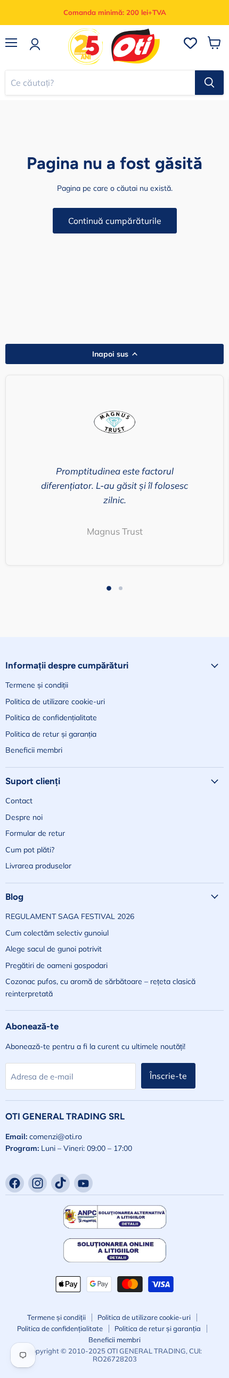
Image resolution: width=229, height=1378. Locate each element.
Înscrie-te (168, 1075)
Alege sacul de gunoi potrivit (53, 949)
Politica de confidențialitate (51, 717)
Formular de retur (35, 833)
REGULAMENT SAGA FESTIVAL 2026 (69, 916)
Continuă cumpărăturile (114, 220)
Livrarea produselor (38, 866)
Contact (18, 800)
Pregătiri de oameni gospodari (56, 965)
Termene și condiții (36, 685)
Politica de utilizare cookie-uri (55, 701)
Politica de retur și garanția (50, 734)
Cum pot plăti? (29, 850)
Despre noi (24, 817)
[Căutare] (209, 82)
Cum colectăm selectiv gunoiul (57, 933)
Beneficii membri (33, 750)
